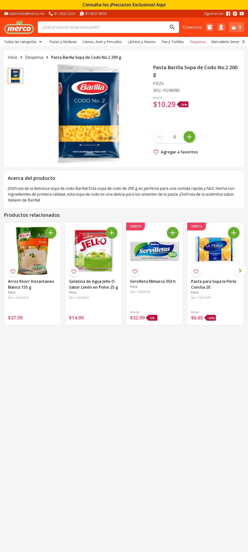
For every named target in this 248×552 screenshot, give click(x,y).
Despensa (197, 41)
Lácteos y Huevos (142, 41)
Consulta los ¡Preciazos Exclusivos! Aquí (124, 5)
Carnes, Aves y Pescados (102, 41)
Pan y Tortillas (173, 41)
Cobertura (192, 27)
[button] (209, 27)
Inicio (12, 57)
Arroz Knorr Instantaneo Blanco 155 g (31, 284)
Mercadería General (226, 41)
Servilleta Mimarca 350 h (153, 281)
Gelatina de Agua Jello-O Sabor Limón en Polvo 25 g (93, 284)
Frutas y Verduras (63, 41)
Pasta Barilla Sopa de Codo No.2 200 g (86, 57)
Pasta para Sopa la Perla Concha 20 (213, 284)
